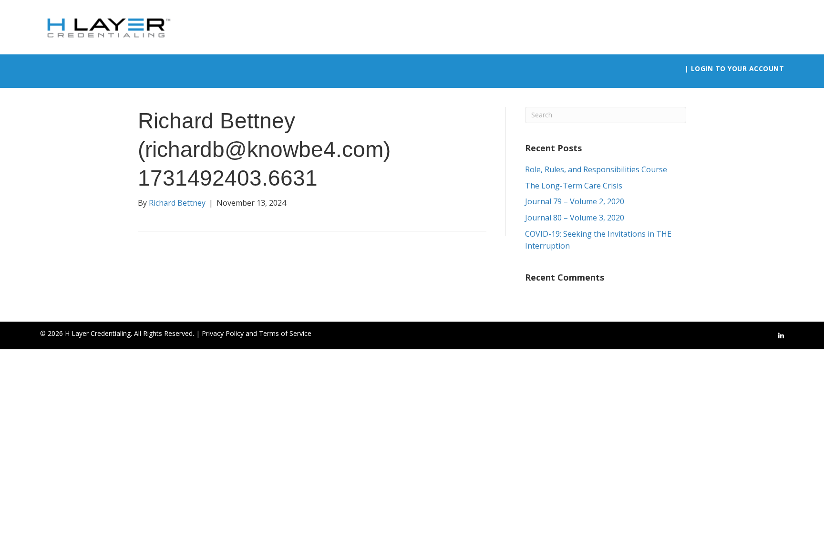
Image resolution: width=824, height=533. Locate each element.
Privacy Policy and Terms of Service (256, 333)
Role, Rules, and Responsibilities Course (596, 169)
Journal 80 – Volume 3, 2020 (574, 217)
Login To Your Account (737, 68)
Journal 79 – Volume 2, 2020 (574, 201)
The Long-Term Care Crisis (573, 185)
